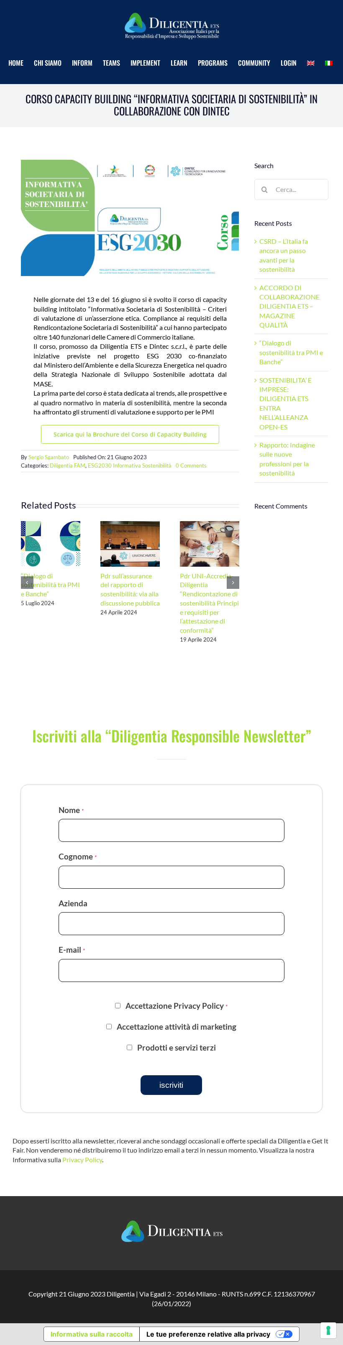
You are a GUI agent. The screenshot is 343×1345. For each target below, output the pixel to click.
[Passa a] (312, 63)
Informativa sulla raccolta (92, 1334)
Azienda (73, 903)
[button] (27, 582)
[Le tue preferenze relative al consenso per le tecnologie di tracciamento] (328, 1330)
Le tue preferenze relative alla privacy (208, 1334)
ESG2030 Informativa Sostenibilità (130, 465)
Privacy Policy (82, 1159)
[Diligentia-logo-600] (171, 12)
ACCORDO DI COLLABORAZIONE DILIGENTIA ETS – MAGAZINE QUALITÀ (289, 306)
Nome (71, 810)
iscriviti (171, 1085)
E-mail (72, 949)
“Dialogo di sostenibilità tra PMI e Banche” (50, 585)
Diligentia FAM (67, 465)
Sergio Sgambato (48, 457)
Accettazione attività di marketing (176, 1026)
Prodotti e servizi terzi (176, 1047)
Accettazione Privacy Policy (176, 1005)
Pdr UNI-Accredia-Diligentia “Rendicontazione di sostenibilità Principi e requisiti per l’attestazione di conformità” (209, 603)
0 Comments (191, 465)
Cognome (78, 856)
